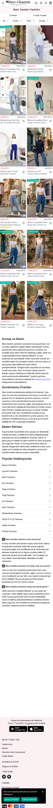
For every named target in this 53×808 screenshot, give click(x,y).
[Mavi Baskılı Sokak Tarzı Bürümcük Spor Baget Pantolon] (13, 44)
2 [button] (24, 113)
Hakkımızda (7, 744)
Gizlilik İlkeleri (7, 756)
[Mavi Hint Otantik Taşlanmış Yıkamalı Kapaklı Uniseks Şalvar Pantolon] (13, 300)
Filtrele (14, 15)
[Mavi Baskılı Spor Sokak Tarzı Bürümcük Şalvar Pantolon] (40, 198)
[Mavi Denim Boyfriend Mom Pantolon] (13, 198)
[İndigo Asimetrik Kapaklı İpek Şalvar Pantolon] (40, 300)
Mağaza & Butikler (10, 766)
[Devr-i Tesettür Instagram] (9, 777)
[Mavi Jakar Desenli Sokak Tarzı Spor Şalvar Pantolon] (40, 249)
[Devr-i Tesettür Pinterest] (4, 777)
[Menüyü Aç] (3, 3)
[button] (5, 21)
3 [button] (51, 62)
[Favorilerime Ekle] (24, 70)
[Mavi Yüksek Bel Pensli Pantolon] (13, 147)
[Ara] (36, 3)
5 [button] (51, 113)
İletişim (5, 748)
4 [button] (24, 62)
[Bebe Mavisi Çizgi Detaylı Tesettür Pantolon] (40, 44)
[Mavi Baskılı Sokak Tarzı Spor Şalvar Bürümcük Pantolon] (13, 249)
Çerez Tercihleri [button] (11, 799)
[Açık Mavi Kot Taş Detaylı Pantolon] (13, 95)
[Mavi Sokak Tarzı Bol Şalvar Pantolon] (40, 95)
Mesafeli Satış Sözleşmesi (13, 752)
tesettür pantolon (43, 379)
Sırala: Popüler (40, 15)
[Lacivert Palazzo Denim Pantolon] (40, 147)
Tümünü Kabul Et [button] (29, 799)
